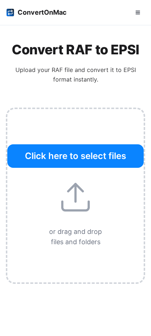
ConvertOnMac (42, 12)
